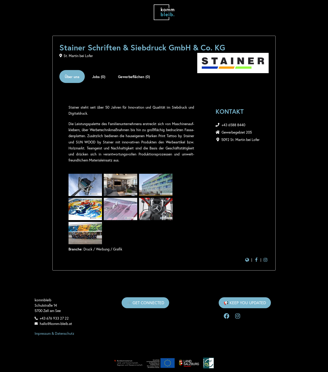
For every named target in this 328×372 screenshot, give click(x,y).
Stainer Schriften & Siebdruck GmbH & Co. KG (142, 47)
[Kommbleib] (164, 12)
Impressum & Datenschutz (54, 333)
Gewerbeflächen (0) (134, 76)
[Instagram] (237, 316)
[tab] (72, 76)
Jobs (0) (98, 76)
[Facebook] (226, 316)
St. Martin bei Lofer (78, 55)
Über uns (72, 76)
